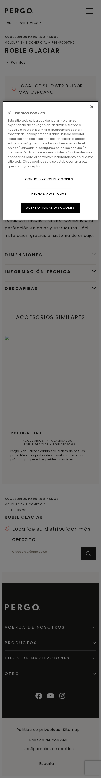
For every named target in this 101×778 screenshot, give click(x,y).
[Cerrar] (92, 107)
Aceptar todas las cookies (50, 207)
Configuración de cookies (49, 179)
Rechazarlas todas (48, 193)
